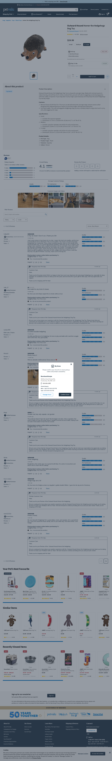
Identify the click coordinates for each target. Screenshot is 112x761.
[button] (71, 364)
